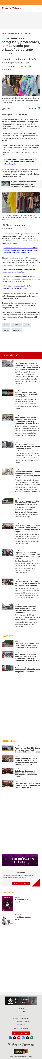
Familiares (16, 325)
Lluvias (5, 325)
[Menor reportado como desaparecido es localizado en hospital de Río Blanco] (7, 453)
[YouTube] (18, 1037)
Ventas (27, 325)
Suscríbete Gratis (21, 883)
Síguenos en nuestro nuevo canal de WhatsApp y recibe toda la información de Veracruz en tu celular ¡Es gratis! (22, 161)
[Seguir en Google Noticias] (38, 108)
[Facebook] (10, 1037)
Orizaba (6, 330)
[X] (14, 1037)
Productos (16, 330)
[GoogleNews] (23, 1037)
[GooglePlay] (31, 1037)
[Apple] (27, 1037)
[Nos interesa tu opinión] (21, 1001)
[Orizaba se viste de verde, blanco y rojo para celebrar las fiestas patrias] (7, 401)
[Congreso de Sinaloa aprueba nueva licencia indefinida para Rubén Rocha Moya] (7, 784)
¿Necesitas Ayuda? (21, 1033)
